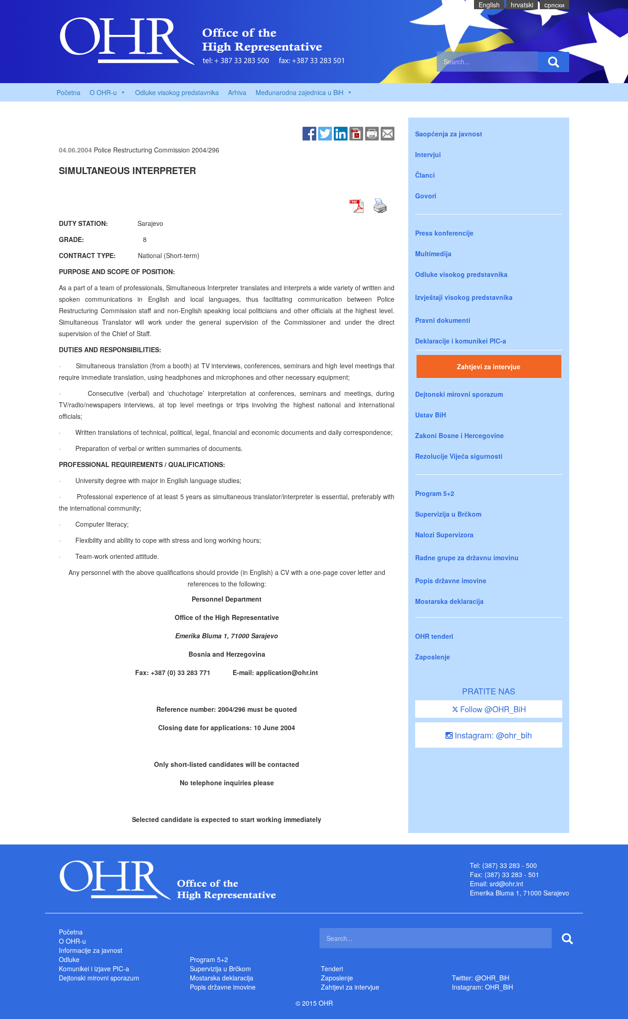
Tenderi (332, 968)
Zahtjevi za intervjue (488, 366)
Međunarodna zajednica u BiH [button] (299, 92)
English (489, 4)
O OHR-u (72, 941)
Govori (425, 195)
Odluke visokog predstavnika (177, 92)
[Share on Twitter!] (325, 132)
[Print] (372, 132)
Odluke (69, 959)
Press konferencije (444, 232)
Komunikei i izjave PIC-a (94, 968)
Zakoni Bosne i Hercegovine (459, 435)
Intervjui (428, 154)
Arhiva (237, 92)
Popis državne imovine (450, 580)
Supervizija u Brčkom (448, 513)
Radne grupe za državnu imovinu (467, 557)
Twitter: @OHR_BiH (480, 977)
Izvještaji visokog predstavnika (464, 297)
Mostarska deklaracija (449, 601)
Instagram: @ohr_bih (492, 735)
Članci (425, 175)
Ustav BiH (430, 414)
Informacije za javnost (90, 950)
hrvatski (522, 4)
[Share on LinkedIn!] (341, 132)
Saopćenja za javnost (448, 133)
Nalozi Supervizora (444, 534)
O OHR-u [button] (103, 92)
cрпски (554, 4)
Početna (68, 92)
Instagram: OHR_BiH (482, 986)
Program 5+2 (434, 493)
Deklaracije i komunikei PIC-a (460, 340)
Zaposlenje (432, 656)
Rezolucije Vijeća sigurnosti (458, 456)
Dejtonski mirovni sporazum (459, 394)
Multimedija (433, 253)
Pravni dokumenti (442, 320)
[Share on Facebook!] (309, 132)
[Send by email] (387, 132)
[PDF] (356, 132)
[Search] (553, 62)
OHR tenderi (434, 636)
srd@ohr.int (506, 883)
